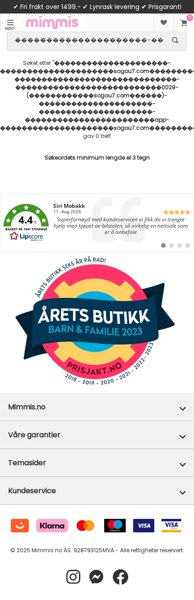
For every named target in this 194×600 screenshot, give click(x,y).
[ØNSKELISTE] (163, 23)
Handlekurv (184, 23)
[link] (97, 222)
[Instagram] (73, 577)
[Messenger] (96, 577)
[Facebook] (120, 577)
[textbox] (88, 40)
